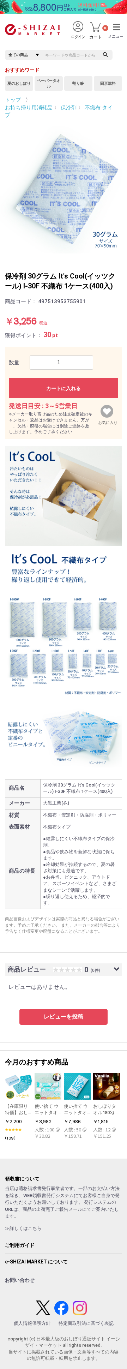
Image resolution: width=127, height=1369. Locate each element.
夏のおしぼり (19, 83)
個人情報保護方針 (32, 1323)
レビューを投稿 (63, 1016)
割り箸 (78, 83)
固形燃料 (108, 83)
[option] (63, 189)
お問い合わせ (20, 1280)
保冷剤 (69, 107)
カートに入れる (63, 388)
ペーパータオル (48, 83)
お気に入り (107, 421)
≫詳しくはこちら (23, 1228)
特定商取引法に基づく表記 (86, 1323)
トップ (13, 100)
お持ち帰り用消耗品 (29, 107)
